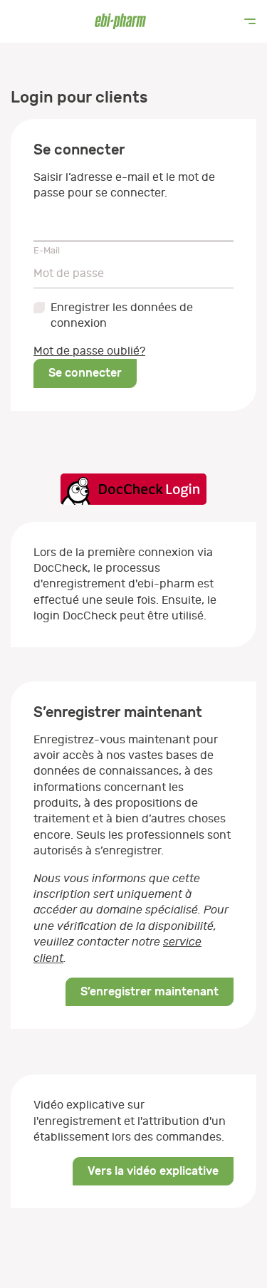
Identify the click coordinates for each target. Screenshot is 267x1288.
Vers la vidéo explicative (153, 1171)
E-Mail (46, 250)
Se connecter (85, 372)
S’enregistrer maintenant (149, 991)
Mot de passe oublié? (89, 351)
